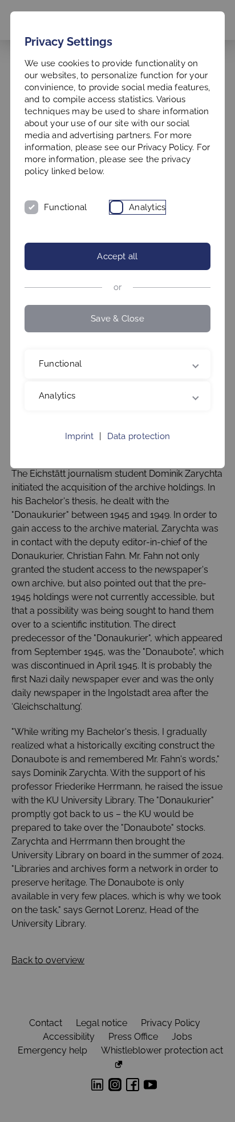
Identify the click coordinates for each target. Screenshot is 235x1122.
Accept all (117, 256)
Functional (65, 207)
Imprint (79, 448)
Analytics (147, 207)
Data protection (138, 448)
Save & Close (117, 318)
